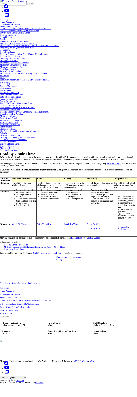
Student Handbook (8, 129)
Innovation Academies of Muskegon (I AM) (18, 43)
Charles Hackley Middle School (13, 139)
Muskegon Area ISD (9, 60)
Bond (2, 39)
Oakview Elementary (9, 150)
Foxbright (39, 383)
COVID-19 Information (10, 105)
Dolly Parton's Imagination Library (47, 253)
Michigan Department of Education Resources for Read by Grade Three (34, 247)
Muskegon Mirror (7, 116)
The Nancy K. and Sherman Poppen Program (19, 131)
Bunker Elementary (8, 142)
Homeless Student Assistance (12, 114)
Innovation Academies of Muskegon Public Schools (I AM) (25, 80)
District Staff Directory (9, 92)
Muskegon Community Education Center (17, 137)
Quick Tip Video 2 (95, 228)
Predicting (122, 229)
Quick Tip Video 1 (95, 224)
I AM (2, 77)
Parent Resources (7, 101)
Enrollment (4, 75)
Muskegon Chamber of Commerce (14, 63)
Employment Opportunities (11, 95)
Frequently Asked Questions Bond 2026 (17, 48)
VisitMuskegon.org (8, 69)
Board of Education (8, 86)
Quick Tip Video (19, 224)
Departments (5, 88)
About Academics (7, 22)
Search (30, 4)
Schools (3, 133)
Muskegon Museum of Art (11, 67)
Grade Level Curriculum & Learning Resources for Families (25, 28)
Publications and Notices (10, 97)
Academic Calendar (8, 84)
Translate (20, 380)
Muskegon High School (10, 135)
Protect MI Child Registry (11, 120)
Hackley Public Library (10, 56)
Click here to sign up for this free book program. (20, 283)
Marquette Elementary (9, 148)
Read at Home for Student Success (85, 238)
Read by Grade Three (9, 35)
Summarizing (123, 227)
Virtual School (6, 37)
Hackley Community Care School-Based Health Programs (24, 54)
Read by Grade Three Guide (16, 245)
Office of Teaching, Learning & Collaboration (19, 31)
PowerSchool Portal (8, 118)
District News (6, 90)
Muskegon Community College (13, 65)
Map (92, 361)
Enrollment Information (10, 110)
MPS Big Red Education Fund (13, 58)
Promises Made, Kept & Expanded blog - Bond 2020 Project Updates (29, 45)
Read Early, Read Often (10, 124)
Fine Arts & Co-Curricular (11, 26)
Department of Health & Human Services (17, 107)
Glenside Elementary (9, 146)
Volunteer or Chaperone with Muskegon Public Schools (23, 73)
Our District (5, 82)
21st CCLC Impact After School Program (17, 103)
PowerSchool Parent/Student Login (15, 33)
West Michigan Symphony (11, 71)
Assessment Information (10, 24)
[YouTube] (6, 11)
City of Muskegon (7, 52)
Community (5, 50)
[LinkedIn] (6, 16)
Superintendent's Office (10, 99)
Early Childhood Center (10, 144)
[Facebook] (6, 7)
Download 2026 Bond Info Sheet (14, 41)
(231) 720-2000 (81, 361)
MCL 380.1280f (114, 163)
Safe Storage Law (7, 127)
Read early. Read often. (14, 249)
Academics (4, 20)
